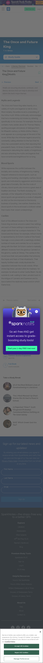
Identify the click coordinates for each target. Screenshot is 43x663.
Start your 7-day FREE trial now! (21, 348)
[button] (37, 312)
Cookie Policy (10, 641)
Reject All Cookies (21, 652)
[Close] (40, 631)
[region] (21, 646)
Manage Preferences (21, 659)
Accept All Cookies (21, 646)
